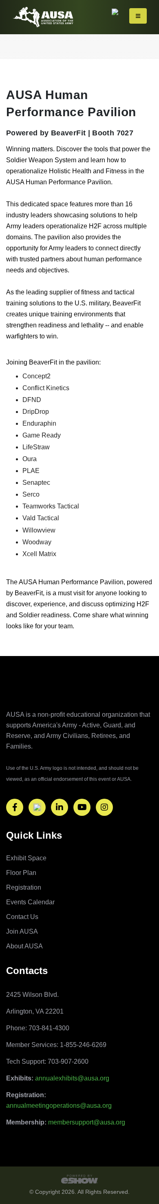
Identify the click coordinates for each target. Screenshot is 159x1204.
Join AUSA (22, 931)
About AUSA (24, 946)
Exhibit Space (26, 858)
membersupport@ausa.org (86, 1122)
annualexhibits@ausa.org (72, 1078)
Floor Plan (21, 872)
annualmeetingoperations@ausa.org (59, 1105)
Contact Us (22, 916)
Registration (23, 887)
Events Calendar (30, 902)
